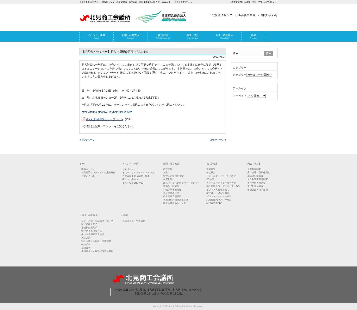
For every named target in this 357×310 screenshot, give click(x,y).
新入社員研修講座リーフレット (104, 119)
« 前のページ (87, 139)
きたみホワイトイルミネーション (139, 172)
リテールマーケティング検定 (221, 176)
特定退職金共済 (89, 224)
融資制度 (167, 179)
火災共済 (85, 237)
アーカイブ (239, 95)
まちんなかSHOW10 (132, 183)
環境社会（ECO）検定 (218, 193)
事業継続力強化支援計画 (175, 199)
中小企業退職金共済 (91, 231)
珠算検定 (210, 169)
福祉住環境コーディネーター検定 (223, 186)
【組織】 (124, 215)
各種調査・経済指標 (257, 189)
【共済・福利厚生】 (89, 215)
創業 (165, 172)
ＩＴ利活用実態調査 (257, 179)
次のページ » (218, 139)
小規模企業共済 (89, 227)
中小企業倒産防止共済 (92, 234)
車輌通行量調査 (255, 176)
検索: (236, 53)
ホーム (82, 163)
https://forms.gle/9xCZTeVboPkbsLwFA (105, 111)
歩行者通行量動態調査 (258, 172)
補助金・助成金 (171, 186)
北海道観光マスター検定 (218, 199)
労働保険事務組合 (172, 189)
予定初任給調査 (255, 186)
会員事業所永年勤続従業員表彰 (97, 251)
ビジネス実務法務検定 (217, 189)
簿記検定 (210, 172)
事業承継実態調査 (256, 183)
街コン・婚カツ (130, 179)
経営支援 (167, 169)
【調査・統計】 (253, 163)
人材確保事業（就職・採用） (137, 176)
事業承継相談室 (171, 193)
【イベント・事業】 (130, 163)
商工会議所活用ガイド (174, 203)
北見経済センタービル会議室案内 (233, 15)
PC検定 (210, 179)
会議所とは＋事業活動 (133, 220)
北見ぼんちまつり (131, 169)
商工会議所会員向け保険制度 (96, 241)
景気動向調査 (254, 169)
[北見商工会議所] (133, 21)
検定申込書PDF (214, 203)
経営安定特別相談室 (173, 176)
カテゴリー (239, 74)
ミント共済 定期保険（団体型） (98, 220)
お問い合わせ (269, 15)
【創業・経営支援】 (171, 163)
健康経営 (85, 248)
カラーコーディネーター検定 (221, 183)
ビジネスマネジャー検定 (218, 196)
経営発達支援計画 (172, 196)
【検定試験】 (211, 163)
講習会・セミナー (90, 169)
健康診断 (85, 244)
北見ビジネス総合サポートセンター (181, 183)
